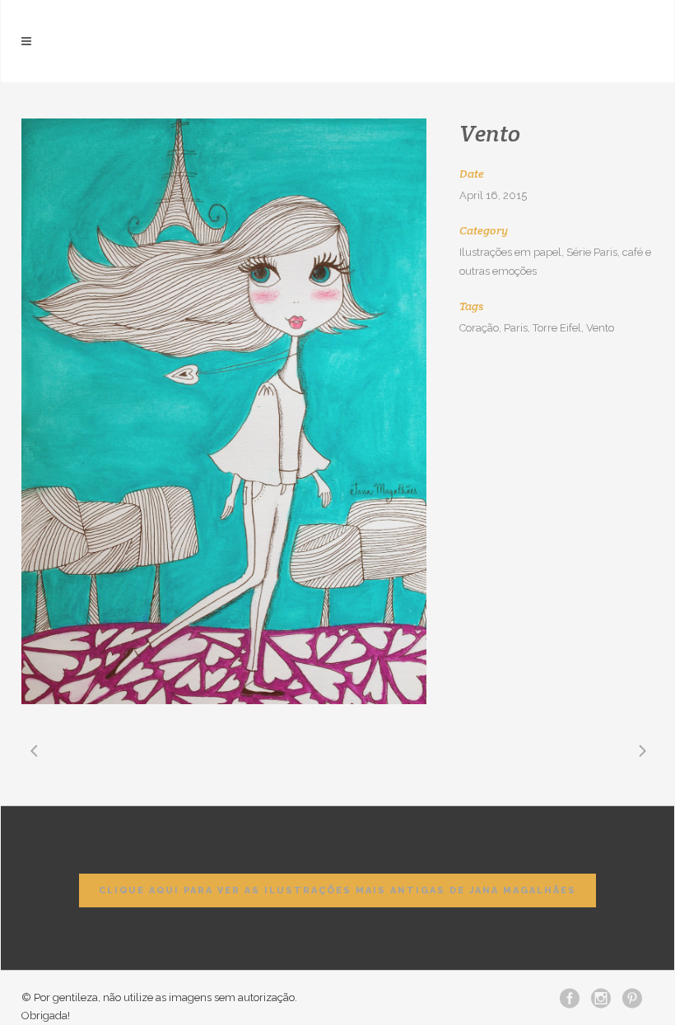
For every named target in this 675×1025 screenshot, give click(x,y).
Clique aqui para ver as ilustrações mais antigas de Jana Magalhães (337, 890)
